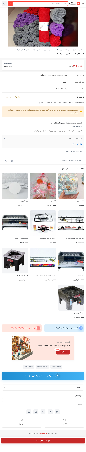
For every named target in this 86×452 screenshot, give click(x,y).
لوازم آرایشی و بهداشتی (70, 50)
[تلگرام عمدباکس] (50, 411)
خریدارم (22, 424)
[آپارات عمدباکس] (35, 411)
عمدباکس (81, 50)
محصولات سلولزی (48, 50)
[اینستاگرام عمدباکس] (57, 411)
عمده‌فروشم (64, 424)
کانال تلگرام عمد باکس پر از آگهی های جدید (39, 376)
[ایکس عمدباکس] (43, 411)
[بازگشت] (82, 3)
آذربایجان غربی (28, 366)
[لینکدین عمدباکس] (28, 411)
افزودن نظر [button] (75, 144)
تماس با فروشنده (41, 441)
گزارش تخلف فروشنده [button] (72, 152)
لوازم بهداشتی (58, 50)
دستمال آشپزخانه (37, 50)
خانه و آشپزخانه (56, 366)
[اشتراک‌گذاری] (4, 3)
